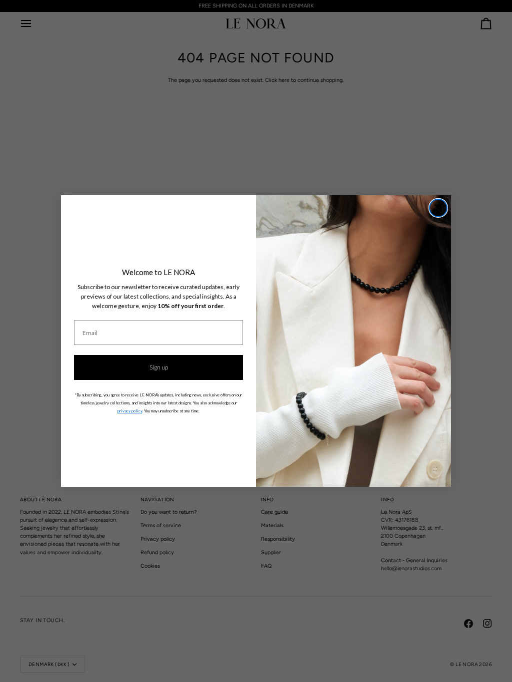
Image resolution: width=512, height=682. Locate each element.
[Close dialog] (438, 208)
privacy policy (130, 410)
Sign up (159, 367)
